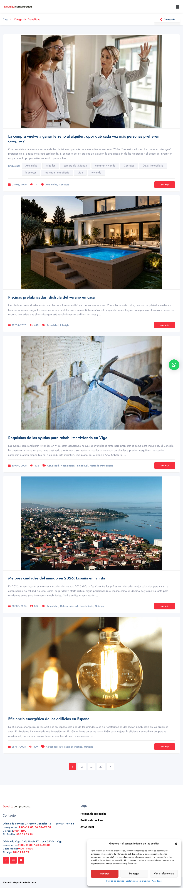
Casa (6, 19)
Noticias (88, 746)
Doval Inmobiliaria (153, 166)
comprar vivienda (105, 166)
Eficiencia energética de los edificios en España (48, 719)
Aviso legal (87, 827)
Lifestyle (64, 325)
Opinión (99, 606)
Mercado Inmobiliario (101, 465)
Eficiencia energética (70, 746)
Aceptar (104, 874)
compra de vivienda (75, 166)
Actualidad (31, 166)
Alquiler (50, 166)
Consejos (129, 166)
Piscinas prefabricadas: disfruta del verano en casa (51, 297)
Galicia (64, 606)
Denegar (134, 874)
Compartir (169, 19)
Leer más (164, 184)
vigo (80, 173)
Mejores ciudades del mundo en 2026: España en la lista (56, 578)
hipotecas (30, 173)
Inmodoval (82, 465)
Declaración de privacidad (138, 880)
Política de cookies (115, 880)
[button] (176, 844)
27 (101, 767)
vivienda (96, 173)
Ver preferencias (164, 874)
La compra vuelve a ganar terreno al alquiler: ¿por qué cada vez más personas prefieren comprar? (83, 139)
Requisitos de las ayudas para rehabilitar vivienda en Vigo (57, 437)
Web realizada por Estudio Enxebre (19, 882)
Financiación (68, 465)
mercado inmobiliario (57, 173)
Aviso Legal (157, 880)
